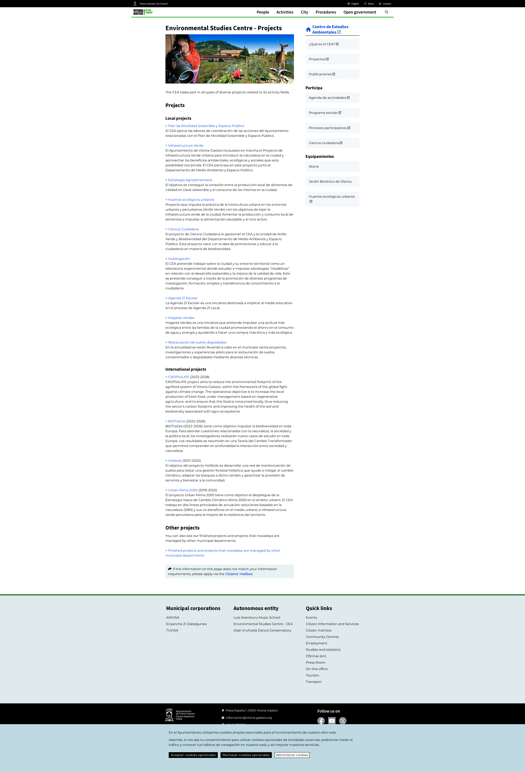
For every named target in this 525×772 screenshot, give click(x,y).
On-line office (317, 669)
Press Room (315, 662)
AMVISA (172, 617)
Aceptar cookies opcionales (193, 755)
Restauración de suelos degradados (197, 342)
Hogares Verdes (181, 318)
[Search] (387, 12)
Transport (314, 682)
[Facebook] (321, 721)
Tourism (312, 675)
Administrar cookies (292, 755)
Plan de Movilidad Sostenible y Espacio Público (206, 126)
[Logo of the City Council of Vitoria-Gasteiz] (180, 715)
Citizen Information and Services (332, 624)
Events (311, 617)
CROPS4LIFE (178, 377)
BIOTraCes (176, 421)
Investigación (179, 259)
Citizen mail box (319, 630)
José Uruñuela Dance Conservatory (262, 630)
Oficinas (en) (316, 656)
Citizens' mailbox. (239, 574)
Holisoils (175, 461)
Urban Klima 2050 (183, 490)
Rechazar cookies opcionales (246, 755)
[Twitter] (342, 721)
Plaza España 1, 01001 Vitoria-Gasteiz (252, 710)
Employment (316, 643)
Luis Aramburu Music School (257, 617)
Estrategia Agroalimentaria (190, 180)
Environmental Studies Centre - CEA (263, 624)
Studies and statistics (323, 650)
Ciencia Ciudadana (183, 229)
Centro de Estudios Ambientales (330, 29)
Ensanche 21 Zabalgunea (186, 624)
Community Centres (322, 637)
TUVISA (172, 630)
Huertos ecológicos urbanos (191, 200)
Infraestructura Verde (185, 145)
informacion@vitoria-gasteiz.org (249, 717)
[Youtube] (332, 721)
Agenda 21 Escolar (183, 298)
